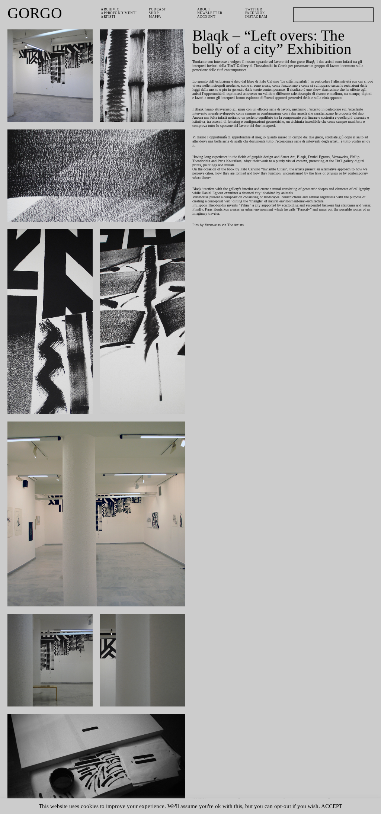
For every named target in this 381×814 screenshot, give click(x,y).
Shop (154, 13)
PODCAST (157, 9)
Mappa (155, 17)
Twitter (253, 9)
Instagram (256, 17)
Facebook (255, 13)
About (204, 9)
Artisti (108, 17)
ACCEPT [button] (331, 806)
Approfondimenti (119, 13)
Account (206, 17)
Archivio (110, 9)
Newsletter (209, 13)
